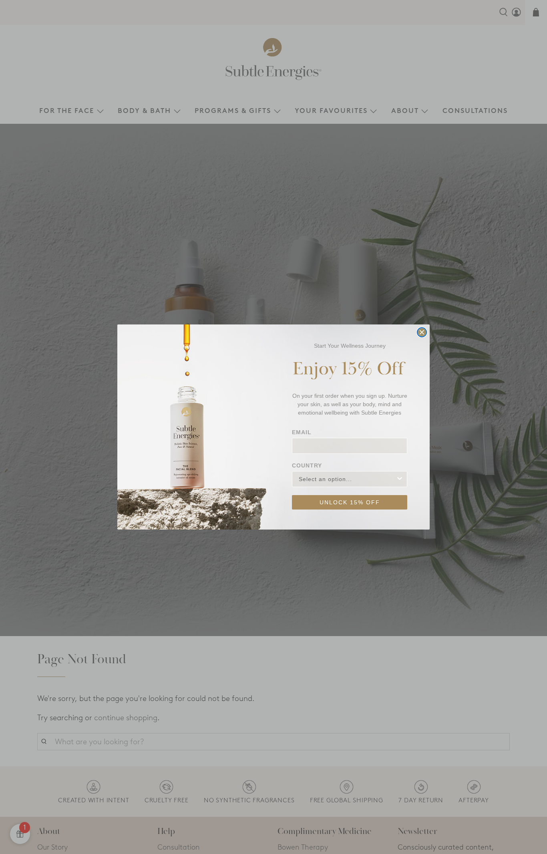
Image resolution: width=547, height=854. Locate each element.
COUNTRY (307, 465)
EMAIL (302, 432)
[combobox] (347, 479)
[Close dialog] (421, 332)
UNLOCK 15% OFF (350, 502)
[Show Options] (400, 479)
